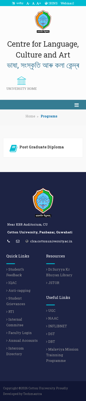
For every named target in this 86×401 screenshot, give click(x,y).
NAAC (52, 318)
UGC (51, 310)
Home (30, 116)
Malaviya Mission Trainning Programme (62, 355)
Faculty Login (20, 332)
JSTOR (53, 282)
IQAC (12, 282)
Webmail (67, 3)
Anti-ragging (19, 290)
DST (51, 334)
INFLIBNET (57, 326)
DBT (51, 341)
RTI (11, 311)
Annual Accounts (23, 340)
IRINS (53, 3)
